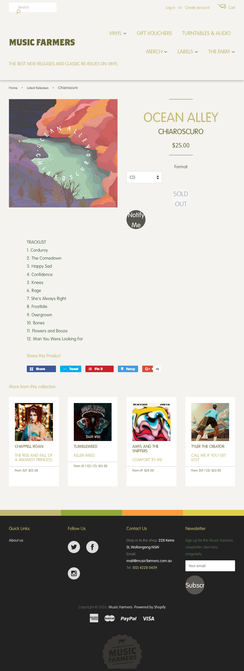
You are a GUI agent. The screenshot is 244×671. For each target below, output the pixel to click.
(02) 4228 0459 (145, 567)
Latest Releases (38, 87)
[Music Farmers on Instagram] (74, 573)
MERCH (155, 51)
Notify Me (136, 219)
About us (16, 540)
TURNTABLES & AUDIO (206, 33)
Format (180, 166)
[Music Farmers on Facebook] (92, 547)
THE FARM (219, 51)
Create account (197, 7)
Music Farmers (120, 607)
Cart (232, 7)
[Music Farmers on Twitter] (74, 547)
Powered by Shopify (150, 607)
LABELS (186, 51)
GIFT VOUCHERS (154, 33)
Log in (170, 7)
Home (13, 87)
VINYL (116, 33)
